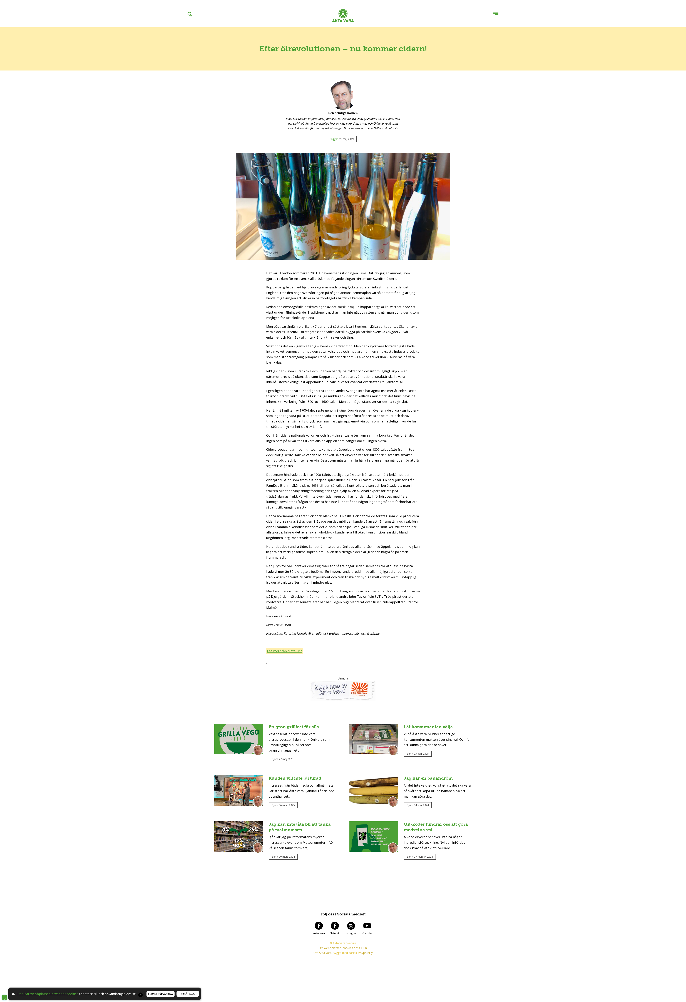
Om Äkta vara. (323, 953)
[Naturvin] (334, 925)
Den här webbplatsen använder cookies (47, 994)
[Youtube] (367, 925)
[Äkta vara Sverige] (343, 16)
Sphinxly (367, 953)
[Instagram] (351, 925)
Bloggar (333, 139)
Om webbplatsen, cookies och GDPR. (343, 948)
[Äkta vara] (318, 925)
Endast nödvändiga (160, 993)
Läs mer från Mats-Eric (284, 651)
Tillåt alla (188, 993)
